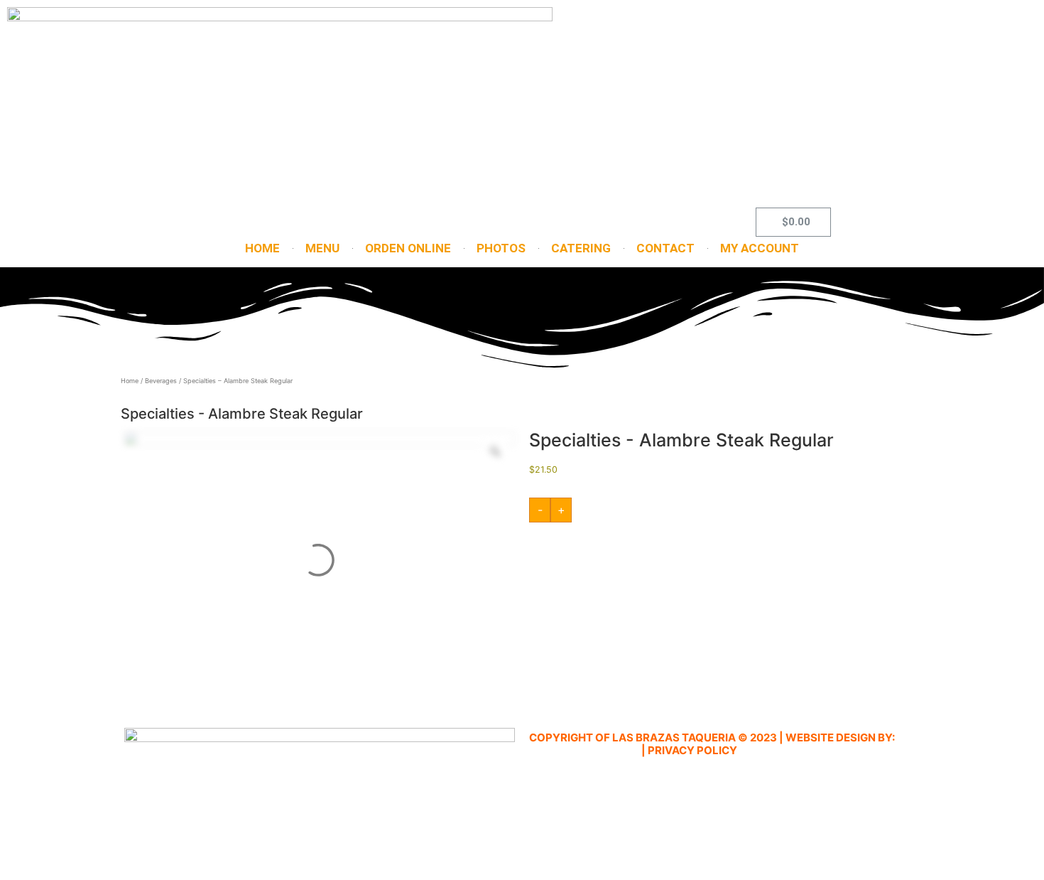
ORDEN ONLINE (408, 248)
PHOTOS (501, 248)
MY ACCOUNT (759, 248)
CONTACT (665, 248)
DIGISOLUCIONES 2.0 (584, 750)
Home (129, 381)
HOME (262, 248)
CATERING (581, 248)
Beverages (161, 381)
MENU (322, 248)
